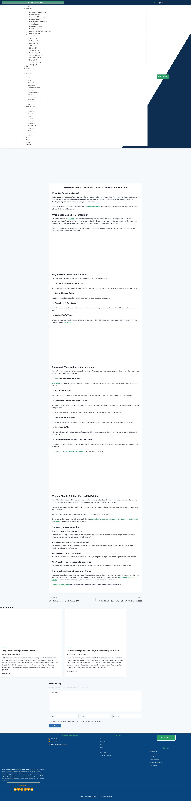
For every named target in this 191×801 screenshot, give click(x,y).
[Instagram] (18, 789)
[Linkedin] (25, 789)
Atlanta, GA (30, 109)
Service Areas (31, 106)
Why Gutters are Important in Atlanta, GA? (64, 599)
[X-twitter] (21, 789)
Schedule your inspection (61, 584)
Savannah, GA (31, 121)
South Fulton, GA (31, 123)
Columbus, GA (31, 111)
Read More (7, 673)
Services (29, 80)
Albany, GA (30, 135)
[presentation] (31, 627)
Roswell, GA (30, 130)
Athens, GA (30, 116)
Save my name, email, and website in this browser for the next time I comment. (76, 721)
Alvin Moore (7, 654)
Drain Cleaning (31, 104)
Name (52, 716)
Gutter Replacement (32, 97)
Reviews (29, 144)
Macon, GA (30, 118)
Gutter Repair (31, 94)
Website (116, 716)
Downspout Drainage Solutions (34, 101)
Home (28, 78)
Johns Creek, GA (31, 132)
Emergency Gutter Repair (33, 82)
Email (84, 716)
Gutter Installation (32, 90)
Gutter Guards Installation (33, 92)
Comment (54, 692)
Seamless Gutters (31, 99)
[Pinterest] (31, 789)
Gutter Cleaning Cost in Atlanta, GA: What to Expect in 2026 (120, 599)
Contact (28, 142)
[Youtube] (28, 789)
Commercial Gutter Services (34, 87)
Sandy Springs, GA (32, 128)
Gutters (5, 648)
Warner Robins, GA (32, 125)
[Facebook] (15, 789)
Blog (27, 137)
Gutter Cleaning (31, 85)
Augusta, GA (30, 113)
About (28, 140)
